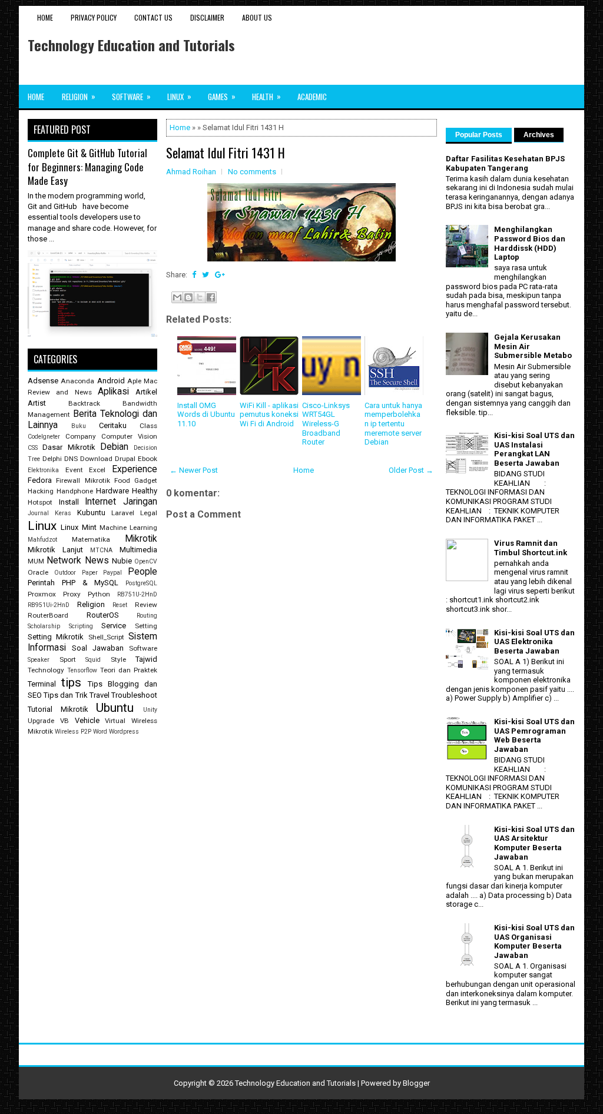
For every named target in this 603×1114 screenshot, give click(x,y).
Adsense (43, 380)
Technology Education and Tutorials (131, 44)
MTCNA (101, 550)
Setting (146, 626)
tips (71, 682)
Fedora (40, 480)
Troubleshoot (134, 695)
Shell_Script (106, 637)
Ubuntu (115, 708)
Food (122, 480)
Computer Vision (129, 436)
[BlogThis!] (188, 297)
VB (64, 721)
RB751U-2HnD (137, 594)
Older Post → (411, 470)
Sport (67, 659)
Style (118, 659)
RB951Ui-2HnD (48, 605)
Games (222, 96)
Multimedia (138, 549)
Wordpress (124, 731)
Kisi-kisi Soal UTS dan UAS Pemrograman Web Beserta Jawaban (534, 735)
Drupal (125, 459)
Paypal (112, 572)
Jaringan (140, 501)
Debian (114, 447)
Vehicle (87, 720)
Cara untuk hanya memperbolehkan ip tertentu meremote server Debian (393, 423)
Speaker (38, 660)
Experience (134, 469)
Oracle (38, 572)
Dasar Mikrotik (68, 447)
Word (100, 731)
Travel (100, 695)
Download (96, 459)
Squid (93, 660)
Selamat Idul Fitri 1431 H (225, 152)
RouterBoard (48, 615)
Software (131, 96)
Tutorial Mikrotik (58, 709)
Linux (179, 96)
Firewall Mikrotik (83, 480)
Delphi (52, 459)
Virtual (115, 721)
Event (74, 470)
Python (99, 594)
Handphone (75, 491)
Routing (147, 615)
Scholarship (44, 626)
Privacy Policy (94, 17)
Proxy (72, 594)
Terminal (42, 683)
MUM (36, 561)
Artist (37, 403)
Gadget (145, 480)
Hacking (41, 491)
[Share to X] (200, 297)
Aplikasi (113, 391)
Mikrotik (141, 538)
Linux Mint (78, 527)
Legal (148, 513)
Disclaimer (207, 17)
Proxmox (42, 594)
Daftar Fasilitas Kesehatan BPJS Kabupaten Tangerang (505, 163)
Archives (539, 135)
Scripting (81, 626)
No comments (252, 171)
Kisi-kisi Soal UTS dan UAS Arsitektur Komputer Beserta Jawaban (534, 843)
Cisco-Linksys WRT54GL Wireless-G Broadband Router (326, 423)
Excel (97, 470)
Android (111, 380)
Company (80, 436)
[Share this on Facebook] (194, 274)
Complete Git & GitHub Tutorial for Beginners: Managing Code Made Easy (87, 166)
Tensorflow (82, 670)
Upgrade (41, 721)
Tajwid (146, 659)
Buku (78, 426)
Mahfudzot (42, 539)
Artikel (146, 391)
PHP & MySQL (90, 582)
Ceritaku (113, 425)
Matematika (91, 539)
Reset (119, 605)
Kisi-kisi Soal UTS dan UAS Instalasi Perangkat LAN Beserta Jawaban (534, 449)
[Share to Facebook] (211, 297)
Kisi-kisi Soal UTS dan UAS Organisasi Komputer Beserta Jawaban (534, 941)
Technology (46, 670)
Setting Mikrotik (56, 636)
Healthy (144, 490)
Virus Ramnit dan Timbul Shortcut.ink (530, 548)
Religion (78, 96)
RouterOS (103, 615)
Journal (38, 513)
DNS (71, 459)
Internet (100, 501)
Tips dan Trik (65, 695)
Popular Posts (478, 135)
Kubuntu (91, 512)
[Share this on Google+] (220, 274)
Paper (90, 572)
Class (148, 426)
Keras (63, 513)
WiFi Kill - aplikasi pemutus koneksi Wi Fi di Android (269, 414)
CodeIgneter (44, 436)
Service (113, 625)
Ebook (147, 459)
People (142, 571)
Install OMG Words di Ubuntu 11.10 (206, 414)
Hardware (112, 490)
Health (266, 96)
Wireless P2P (73, 731)
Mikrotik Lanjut (55, 549)
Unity (150, 710)
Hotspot (40, 502)
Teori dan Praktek (128, 670)
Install (69, 502)
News (97, 560)
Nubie (122, 560)
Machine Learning (128, 527)
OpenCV (145, 561)
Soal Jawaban (98, 648)
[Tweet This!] (205, 274)
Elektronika (43, 470)
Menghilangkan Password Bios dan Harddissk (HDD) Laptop (529, 243)
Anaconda (77, 381)
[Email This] (177, 297)
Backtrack (84, 403)
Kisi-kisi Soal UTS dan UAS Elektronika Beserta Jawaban (534, 641)
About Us (257, 17)
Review (146, 605)
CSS (33, 448)
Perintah (41, 582)
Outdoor (65, 572)
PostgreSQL (141, 583)
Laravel (122, 513)
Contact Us (153, 17)
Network (64, 560)
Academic (312, 96)
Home (45, 17)
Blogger (416, 1083)
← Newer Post (194, 470)
